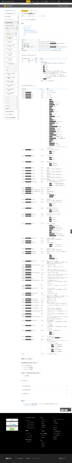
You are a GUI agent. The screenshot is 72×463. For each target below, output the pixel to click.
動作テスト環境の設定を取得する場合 (31, 32)
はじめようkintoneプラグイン (31, 427)
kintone (4, 3)
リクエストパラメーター (27, 25)
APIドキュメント (44, 421)
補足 (24, 35)
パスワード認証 (41, 48)
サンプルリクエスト (26, 386)
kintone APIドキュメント (9, 3)
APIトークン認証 (48, 48)
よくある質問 (55, 423)
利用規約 (54, 421)
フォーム (25, 3)
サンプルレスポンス (26, 389)
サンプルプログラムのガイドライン (58, 419)
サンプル (25, 33)
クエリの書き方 (49, 283)
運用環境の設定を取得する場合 (29, 30)
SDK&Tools (43, 427)
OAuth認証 (59, 48)
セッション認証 (54, 48)
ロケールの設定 (47, 77)
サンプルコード (25, 393)
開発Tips (43, 423)
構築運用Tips (44, 425)
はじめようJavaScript (30, 422)
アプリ (22, 3)
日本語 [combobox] (63, 458)
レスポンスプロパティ (27, 27)
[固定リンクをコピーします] (35, 13)
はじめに (43, 419)
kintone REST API (17, 3)
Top (1, 3)
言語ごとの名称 (43, 64)
